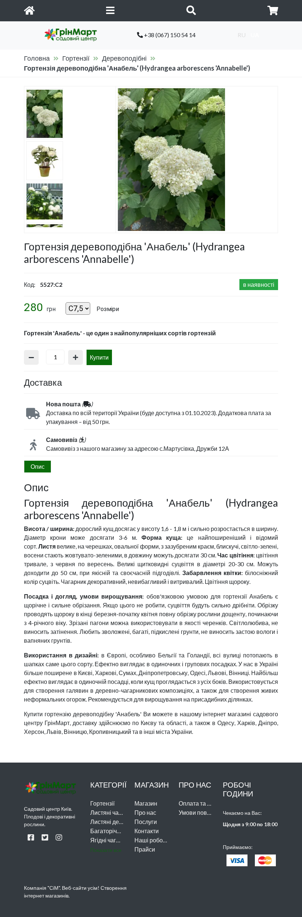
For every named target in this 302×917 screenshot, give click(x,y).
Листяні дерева (111, 821)
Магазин (145, 803)
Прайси (144, 849)
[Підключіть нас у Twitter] (45, 837)
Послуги (145, 821)
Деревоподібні (124, 58)
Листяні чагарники (115, 812)
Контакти (146, 830)
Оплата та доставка (205, 803)
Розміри (107, 309)
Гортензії (75, 58)
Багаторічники (109, 830)
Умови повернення (204, 812)
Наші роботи (151, 839)
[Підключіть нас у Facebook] (31, 837)
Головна (37, 58)
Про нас (145, 812)
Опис (38, 466)
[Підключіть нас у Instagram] (59, 837)
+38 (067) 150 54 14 (169, 34)
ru (242, 34)
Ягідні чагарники (112, 839)
